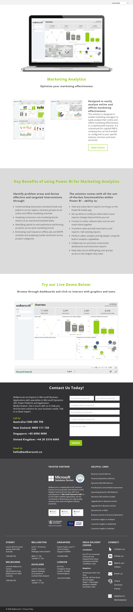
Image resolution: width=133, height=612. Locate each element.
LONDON (62, 562)
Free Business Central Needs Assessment (107, 487)
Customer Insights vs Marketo (102, 528)
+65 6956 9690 (37, 433)
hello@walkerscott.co (27, 452)
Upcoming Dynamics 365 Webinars (104, 492)
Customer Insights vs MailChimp (103, 524)
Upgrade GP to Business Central (103, 506)
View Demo (98, 147)
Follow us (119, 556)
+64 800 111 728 (37, 558)
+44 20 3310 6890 (47, 439)
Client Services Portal (118, 585)
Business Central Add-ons (101, 474)
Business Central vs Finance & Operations (107, 515)
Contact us (119, 549)
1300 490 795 (34, 422)
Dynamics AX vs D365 (99, 510)
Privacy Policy (28, 609)
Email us (118, 573)
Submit (76, 442)
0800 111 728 (40, 427)
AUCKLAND (37, 564)
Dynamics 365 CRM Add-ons (102, 483)
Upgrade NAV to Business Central (104, 501)
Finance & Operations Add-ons (103, 478)
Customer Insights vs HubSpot (103, 519)
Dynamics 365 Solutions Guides (103, 496)
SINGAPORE (63, 542)
